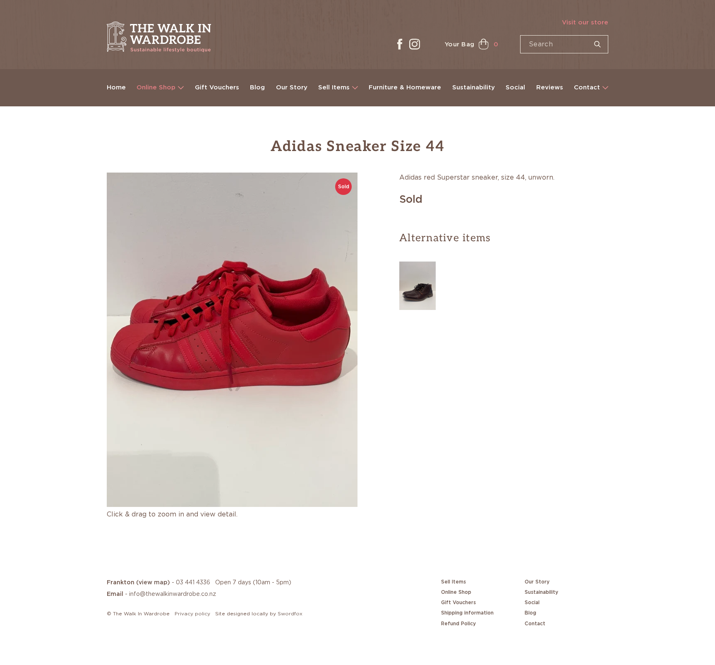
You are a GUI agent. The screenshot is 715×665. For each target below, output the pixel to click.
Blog (257, 87)
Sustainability (473, 87)
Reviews (549, 87)
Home (116, 87)
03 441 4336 (193, 583)
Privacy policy (192, 613)
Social (515, 87)
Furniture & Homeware (405, 87)
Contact (587, 87)
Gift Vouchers (217, 87)
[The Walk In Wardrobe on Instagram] (414, 44)
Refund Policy (458, 623)
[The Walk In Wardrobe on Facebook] (399, 44)
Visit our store (585, 22)
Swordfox (290, 613)
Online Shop (156, 87)
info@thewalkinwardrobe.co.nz (172, 594)
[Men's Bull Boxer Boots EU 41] (417, 284)
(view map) (153, 583)
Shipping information (467, 612)
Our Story (291, 87)
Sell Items (334, 87)
